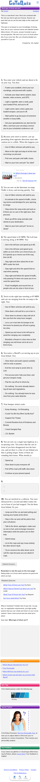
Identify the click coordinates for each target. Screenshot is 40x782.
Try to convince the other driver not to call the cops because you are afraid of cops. (18, 553)
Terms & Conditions (10, 770)
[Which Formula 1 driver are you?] (7, 175)
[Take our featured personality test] (20, 720)
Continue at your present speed (17, 473)
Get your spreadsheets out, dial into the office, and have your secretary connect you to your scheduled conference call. (19, 126)
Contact (33, 770)
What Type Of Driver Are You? (14, 594)
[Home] (20, 3)
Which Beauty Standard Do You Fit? (15, 665)
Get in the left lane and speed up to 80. (20, 245)
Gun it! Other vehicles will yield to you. (20, 147)
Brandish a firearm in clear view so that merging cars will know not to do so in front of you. (19, 342)
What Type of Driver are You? (14, 585)
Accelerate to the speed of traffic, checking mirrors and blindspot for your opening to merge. (19, 202)
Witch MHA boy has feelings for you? (16, 671)
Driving (6, 11)
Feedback (36, 11)
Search (20, 778)
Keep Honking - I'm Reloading (17, 409)
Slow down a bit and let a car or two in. (20, 311)
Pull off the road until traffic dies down (20, 469)
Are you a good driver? (11, 598)
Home (14, 778)
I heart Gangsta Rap (13, 429)
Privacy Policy (24, 770)
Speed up (9, 460)
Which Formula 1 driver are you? (24, 174)
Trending (26, 778)
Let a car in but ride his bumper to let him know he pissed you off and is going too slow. (19, 325)
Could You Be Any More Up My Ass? (19, 414)
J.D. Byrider (9, 434)
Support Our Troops (13, 418)
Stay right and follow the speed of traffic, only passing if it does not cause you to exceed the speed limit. (20, 278)
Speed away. (10, 539)
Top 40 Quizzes (28, 181)
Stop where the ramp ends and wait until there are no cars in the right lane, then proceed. (19, 212)
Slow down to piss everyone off (17, 465)
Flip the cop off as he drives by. (17, 382)
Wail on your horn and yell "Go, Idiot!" (19, 163)
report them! (21, 754)
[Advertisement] (20, 61)
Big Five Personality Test (26, 733)
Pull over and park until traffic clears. (19, 158)
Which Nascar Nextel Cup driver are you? (18, 589)
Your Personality (8, 668)
